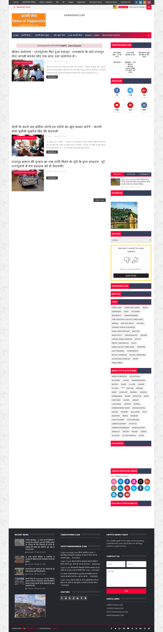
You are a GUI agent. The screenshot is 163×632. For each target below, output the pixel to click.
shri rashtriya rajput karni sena (127, 319)
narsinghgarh (131, 315)
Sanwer (124, 412)
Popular (131, 174)
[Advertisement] (59, 104)
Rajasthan (81, 2)
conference (132, 351)
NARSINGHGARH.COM (115, 615)
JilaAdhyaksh (111, 7)
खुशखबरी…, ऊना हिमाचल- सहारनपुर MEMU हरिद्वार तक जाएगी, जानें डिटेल (130, 67)
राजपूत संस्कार (117, 363)
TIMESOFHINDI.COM (114, 605)
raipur (126, 432)
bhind (125, 416)
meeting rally (127, 323)
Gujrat (70, 2)
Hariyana (116, 400)
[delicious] (149, 628)
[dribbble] (132, 628)
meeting (136, 331)
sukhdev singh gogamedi (25, 138)
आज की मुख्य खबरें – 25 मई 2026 (117, 54)
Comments (144, 174)
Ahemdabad (117, 396)
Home (16, 2)
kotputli (133, 424)
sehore (144, 335)
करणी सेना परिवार (29, 2)
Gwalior (123, 392)
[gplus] (119, 628)
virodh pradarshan (23, 63)
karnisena (116, 312)
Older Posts (99, 200)
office (138, 339)
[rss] (145, 2)
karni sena (117, 308)
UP (63, 2)
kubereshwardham (120, 428)
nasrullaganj (138, 428)
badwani (116, 416)
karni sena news (132, 308)
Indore (141, 384)
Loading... (64, 540)
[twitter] (140, 2)
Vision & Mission (45, 2)
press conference (120, 343)
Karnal (137, 404)
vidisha (143, 392)
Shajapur (135, 412)
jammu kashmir (119, 424)
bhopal (115, 323)
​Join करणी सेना (75, 35)
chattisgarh (118, 420)
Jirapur (127, 404)
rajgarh (136, 312)
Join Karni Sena (95, 2)
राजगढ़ (141, 436)
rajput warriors (138, 355)
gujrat (115, 388)
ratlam (130, 388)
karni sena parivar (120, 331)
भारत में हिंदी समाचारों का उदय (130, 53)
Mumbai (133, 392)
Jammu (135, 400)
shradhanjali (131, 335)
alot (145, 412)
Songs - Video (92, 35)
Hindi (126, 312)
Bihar (127, 396)
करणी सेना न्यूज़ (42, 35)
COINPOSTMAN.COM (114, 608)
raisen (135, 432)
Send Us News (111, 2)
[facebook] (136, 2)
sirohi (144, 432)
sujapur (116, 436)
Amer (114, 392)
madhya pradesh (119, 376)
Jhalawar (116, 404)
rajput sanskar (119, 355)
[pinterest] (124, 628)
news (145, 308)
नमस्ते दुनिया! (117, 62)
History (140, 323)
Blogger (54, 628)
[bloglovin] (128, 628)
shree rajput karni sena (123, 347)
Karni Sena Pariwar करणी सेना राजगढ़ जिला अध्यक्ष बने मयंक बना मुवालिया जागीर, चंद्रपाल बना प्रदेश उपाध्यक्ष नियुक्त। (136, 181)
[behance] (140, 628)
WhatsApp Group (111, 35)
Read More (52, 77)
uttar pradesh (129, 436)
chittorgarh (118, 351)
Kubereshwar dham (121, 408)
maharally (117, 315)
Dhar (146, 396)
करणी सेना (26, 35)
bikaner (134, 416)
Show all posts (74, 45)
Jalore (126, 400)
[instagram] (149, 2)
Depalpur (137, 396)
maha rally (117, 335)
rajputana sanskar (121, 359)
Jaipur (126, 380)
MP (57, 2)
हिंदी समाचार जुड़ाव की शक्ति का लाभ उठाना (144, 54)
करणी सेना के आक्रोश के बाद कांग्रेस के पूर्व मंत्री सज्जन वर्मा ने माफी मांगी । (40, 570)
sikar (123, 384)
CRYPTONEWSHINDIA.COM (117, 612)
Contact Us (125, 2)
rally (134, 343)
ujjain (132, 384)
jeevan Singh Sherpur (122, 339)
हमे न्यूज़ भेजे (59, 35)
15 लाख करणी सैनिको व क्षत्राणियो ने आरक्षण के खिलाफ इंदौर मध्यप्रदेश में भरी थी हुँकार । (40, 559)
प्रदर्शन (135, 359)
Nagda (115, 412)
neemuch (116, 432)
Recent (117, 174)
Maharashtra (139, 408)
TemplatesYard (32, 628)
